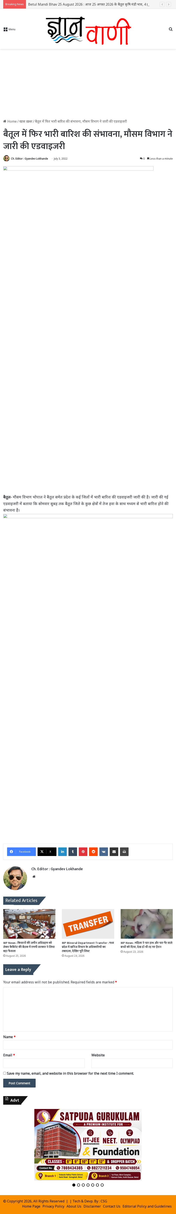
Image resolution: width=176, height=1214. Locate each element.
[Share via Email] (114, 851)
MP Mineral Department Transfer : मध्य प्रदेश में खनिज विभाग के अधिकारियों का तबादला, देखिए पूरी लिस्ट (88, 947)
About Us (74, 1206)
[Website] (33, 876)
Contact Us (111, 1206)
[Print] (124, 851)
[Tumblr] (72, 851)
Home (11, 121)
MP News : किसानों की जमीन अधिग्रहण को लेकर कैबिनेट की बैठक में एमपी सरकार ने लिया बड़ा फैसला (29, 947)
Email (9, 1055)
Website (98, 1055)
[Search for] (170, 30)
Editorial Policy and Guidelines (147, 1206)
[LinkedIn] (62, 851)
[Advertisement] (88, 85)
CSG (104, 1201)
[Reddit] (93, 851)
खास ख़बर (25, 121)
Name (9, 1036)
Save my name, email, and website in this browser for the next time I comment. (70, 1073)
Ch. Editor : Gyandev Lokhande (29, 158)
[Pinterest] (83, 851)
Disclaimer (92, 1206)
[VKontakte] (103, 851)
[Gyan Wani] (88, 29)
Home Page (31, 1206)
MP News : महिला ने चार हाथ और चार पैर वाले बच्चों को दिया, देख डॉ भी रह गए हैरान (146, 944)
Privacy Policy (53, 1206)
